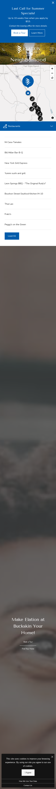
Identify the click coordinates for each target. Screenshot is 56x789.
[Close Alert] (53, 3)
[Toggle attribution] (52, 118)
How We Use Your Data (28, 781)
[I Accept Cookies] (52, 757)
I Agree (28, 772)
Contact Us (28, 785)
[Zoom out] (52, 73)
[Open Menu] (52, 49)
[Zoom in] (52, 68)
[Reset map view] (52, 77)
